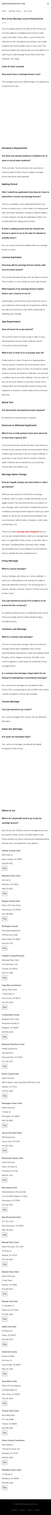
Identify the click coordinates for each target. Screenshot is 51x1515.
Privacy (22, 1510)
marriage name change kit (28, 532)
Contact (37, 1510)
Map (4, 868)
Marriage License (15, 11)
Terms (30, 1510)
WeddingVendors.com (13, 4)
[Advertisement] (25, 117)
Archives (14, 1510)
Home (4, 11)
